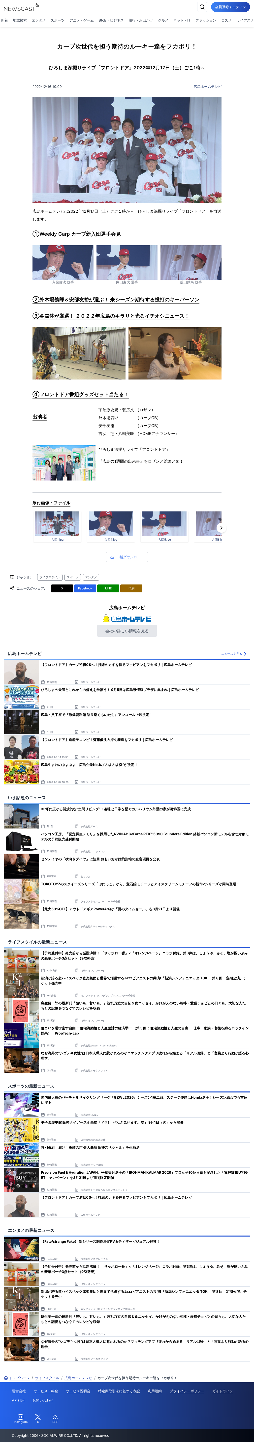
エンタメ (39, 20)
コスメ (226, 20)
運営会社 (19, 1391)
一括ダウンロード (130, 557)
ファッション (205, 20)
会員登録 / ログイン (230, 7)
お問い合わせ (42, 1400)
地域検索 (20, 20)
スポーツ (57, 20)
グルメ (163, 20)
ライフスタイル (49, 577)
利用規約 (155, 1391)
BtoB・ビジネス (111, 20)
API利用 (18, 1400)
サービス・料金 (46, 1391)
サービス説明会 (78, 1391)
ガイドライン (222, 1391)
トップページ (19, 1378)
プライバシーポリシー (187, 1391)
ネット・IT (181, 20)
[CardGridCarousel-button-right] (221, 528)
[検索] (202, 7)
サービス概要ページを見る (217, 1431)
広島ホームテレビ (208, 86)
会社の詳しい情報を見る (127, 630)
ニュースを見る (231, 654)
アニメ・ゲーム (81, 20)
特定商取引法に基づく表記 (119, 1391)
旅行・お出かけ (141, 20)
